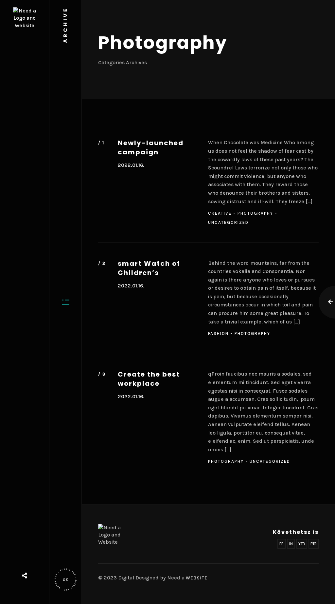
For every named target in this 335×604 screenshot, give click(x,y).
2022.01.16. (131, 165)
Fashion (218, 333)
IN (291, 543)
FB (281, 543)
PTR (313, 543)
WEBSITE (197, 578)
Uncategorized (228, 222)
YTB (301, 543)
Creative (220, 213)
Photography (255, 213)
